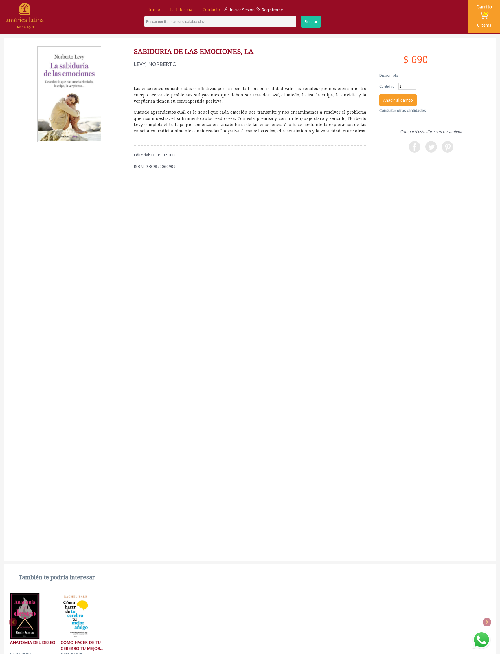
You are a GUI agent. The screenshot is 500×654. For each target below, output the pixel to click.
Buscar (310, 21)
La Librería (181, 9)
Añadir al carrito (398, 100)
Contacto (211, 9)
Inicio (154, 9)
